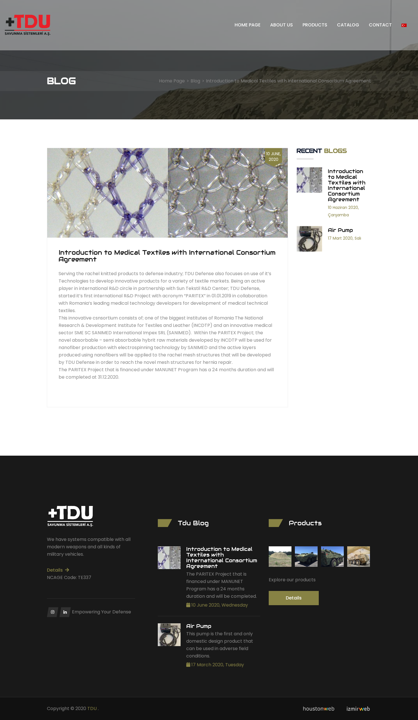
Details (55, 570)
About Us (281, 25)
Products (315, 25)
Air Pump (198, 626)
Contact (380, 25)
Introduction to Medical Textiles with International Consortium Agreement (221, 557)
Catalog (348, 25)
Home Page (247, 25)
